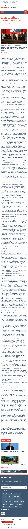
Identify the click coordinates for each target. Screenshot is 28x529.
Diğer (7, 23)
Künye (7, 1)
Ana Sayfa (3, 1)
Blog (16, 1)
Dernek (10, 23)
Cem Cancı (13, 524)
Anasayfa (3, 23)
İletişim (18, 1)
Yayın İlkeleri (11, 1)
